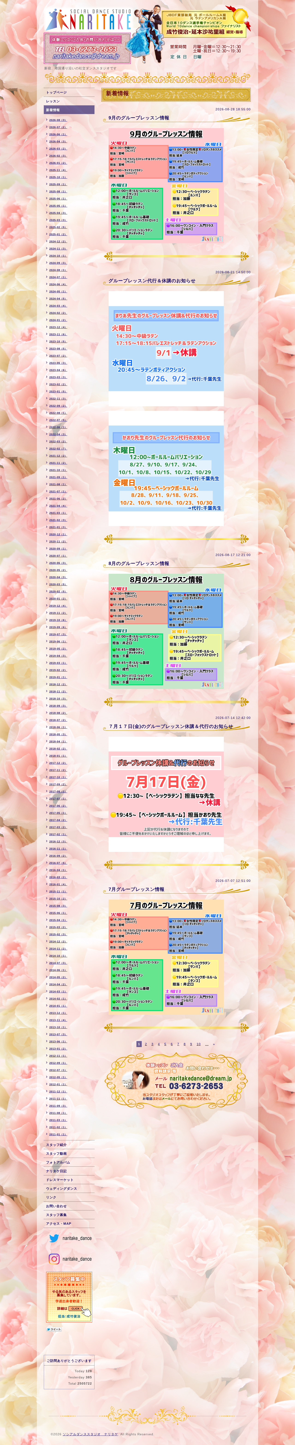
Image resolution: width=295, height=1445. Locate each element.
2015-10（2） (58, 898)
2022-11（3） (58, 398)
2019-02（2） (58, 670)
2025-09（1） (58, 184)
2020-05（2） (58, 570)
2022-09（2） (58, 405)
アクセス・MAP (58, 1223)
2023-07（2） (58, 355)
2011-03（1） (58, 1120)
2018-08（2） (58, 713)
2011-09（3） (58, 1105)
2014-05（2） (58, 977)
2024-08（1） (58, 270)
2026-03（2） (58, 148)
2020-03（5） (58, 584)
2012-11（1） (58, 1055)
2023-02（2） (58, 384)
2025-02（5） (58, 227)
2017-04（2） (58, 820)
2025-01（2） (58, 234)
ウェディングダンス (61, 1188)
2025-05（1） (58, 205)
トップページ (56, 92)
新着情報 (53, 110)
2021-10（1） (58, 470)
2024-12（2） (58, 241)
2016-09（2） (58, 855)
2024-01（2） (58, 320)
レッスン (53, 101)
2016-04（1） (58, 870)
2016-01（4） (58, 884)
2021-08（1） (58, 484)
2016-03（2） (58, 877)
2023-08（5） (58, 348)
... (207, 1044)
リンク (51, 1197)
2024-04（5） (58, 298)
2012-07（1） (58, 1070)
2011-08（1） (58, 1113)
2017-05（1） (58, 813)
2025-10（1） (58, 177)
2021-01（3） (58, 527)
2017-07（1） (58, 798)
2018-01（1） (58, 755)
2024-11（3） (58, 248)
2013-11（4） (58, 1020)
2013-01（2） (58, 1048)
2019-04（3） (58, 655)
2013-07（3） (58, 1034)
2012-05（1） (58, 1077)
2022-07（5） (58, 420)
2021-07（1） (58, 491)
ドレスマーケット (60, 1180)
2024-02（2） (58, 313)
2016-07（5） (58, 863)
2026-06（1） (58, 134)
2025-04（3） (58, 213)
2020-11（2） (58, 541)
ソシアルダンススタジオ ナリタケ (90, 1434)
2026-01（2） (58, 163)
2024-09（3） (58, 263)
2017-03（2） (58, 827)
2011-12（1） (58, 1091)
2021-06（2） (58, 498)
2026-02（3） (58, 155)
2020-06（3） (58, 563)
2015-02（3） (58, 934)
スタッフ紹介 (56, 1145)
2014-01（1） (58, 1005)
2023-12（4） (58, 327)
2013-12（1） (58, 1013)
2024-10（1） (58, 255)
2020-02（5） (58, 591)
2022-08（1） (58, 413)
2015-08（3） (58, 905)
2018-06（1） (58, 727)
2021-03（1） (58, 513)
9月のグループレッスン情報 (139, 117)
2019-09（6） (58, 627)
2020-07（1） (58, 555)
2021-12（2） (58, 455)
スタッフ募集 (56, 1215)
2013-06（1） (58, 1041)
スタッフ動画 (56, 1153)
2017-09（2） (58, 784)
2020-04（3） (58, 577)
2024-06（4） (58, 284)
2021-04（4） (58, 505)
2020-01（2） (58, 598)
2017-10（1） (58, 777)
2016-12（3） (58, 841)
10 (199, 1044)
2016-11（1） (58, 848)
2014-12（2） (58, 941)
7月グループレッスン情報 (137, 889)
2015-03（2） (58, 927)
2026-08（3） (58, 120)
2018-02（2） (58, 748)
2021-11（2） (58, 463)
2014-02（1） (58, 998)
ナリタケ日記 (56, 1171)
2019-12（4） (58, 605)
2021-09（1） (58, 477)
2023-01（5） (58, 391)
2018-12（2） (58, 684)
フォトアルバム (58, 1162)
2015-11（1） (58, 891)
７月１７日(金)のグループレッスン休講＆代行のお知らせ (171, 726)
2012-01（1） (58, 1084)
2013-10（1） (58, 1027)
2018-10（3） (58, 698)
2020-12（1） (58, 534)
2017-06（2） (58, 805)
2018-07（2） (58, 720)
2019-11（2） (58, 613)
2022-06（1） (58, 427)
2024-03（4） (58, 305)
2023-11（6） (58, 334)
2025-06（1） (58, 198)
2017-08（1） (58, 791)
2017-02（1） (58, 834)
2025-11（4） (58, 170)
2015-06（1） (58, 913)
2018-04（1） (58, 741)
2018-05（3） (58, 734)
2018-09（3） (58, 705)
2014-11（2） (58, 948)
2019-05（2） (58, 648)
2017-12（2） (58, 763)
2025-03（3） (58, 220)
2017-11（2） (58, 770)
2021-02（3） (58, 520)
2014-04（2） (58, 984)
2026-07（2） (58, 127)
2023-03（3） (58, 377)
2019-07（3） (58, 634)
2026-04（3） (58, 141)
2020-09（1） (58, 548)
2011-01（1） (58, 1134)
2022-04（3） (58, 434)
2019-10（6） (58, 620)
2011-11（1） (58, 1098)
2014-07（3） (58, 963)
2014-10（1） (58, 955)
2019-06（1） (58, 641)
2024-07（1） (58, 277)
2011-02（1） (58, 1127)
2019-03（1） (58, 663)
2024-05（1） (58, 291)
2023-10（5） (58, 341)
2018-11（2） (58, 691)
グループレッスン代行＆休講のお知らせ (152, 280)
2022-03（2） (58, 441)
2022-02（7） (58, 448)
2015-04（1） (58, 920)
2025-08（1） (58, 191)
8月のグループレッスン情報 (139, 563)
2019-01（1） (58, 677)
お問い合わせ (56, 1206)
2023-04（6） (58, 370)
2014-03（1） (58, 991)
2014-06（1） (58, 970)
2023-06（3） (58, 363)
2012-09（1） (58, 1063)
